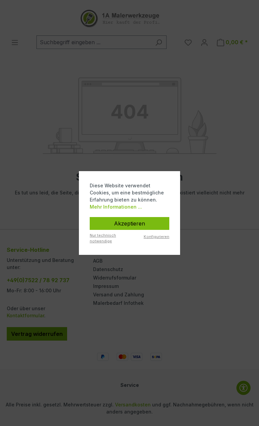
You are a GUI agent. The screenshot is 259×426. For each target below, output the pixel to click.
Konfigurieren (156, 236)
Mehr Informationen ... (116, 207)
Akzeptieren (129, 223)
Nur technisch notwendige (103, 238)
